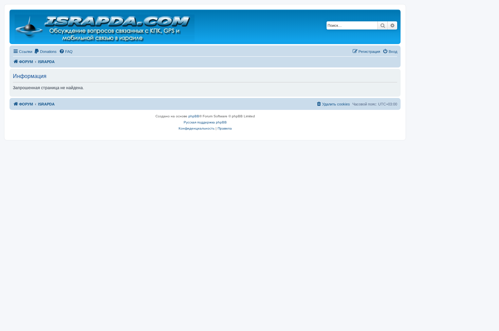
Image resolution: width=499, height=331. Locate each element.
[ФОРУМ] (105, 26)
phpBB (193, 116)
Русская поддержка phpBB (205, 122)
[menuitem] (45, 51)
